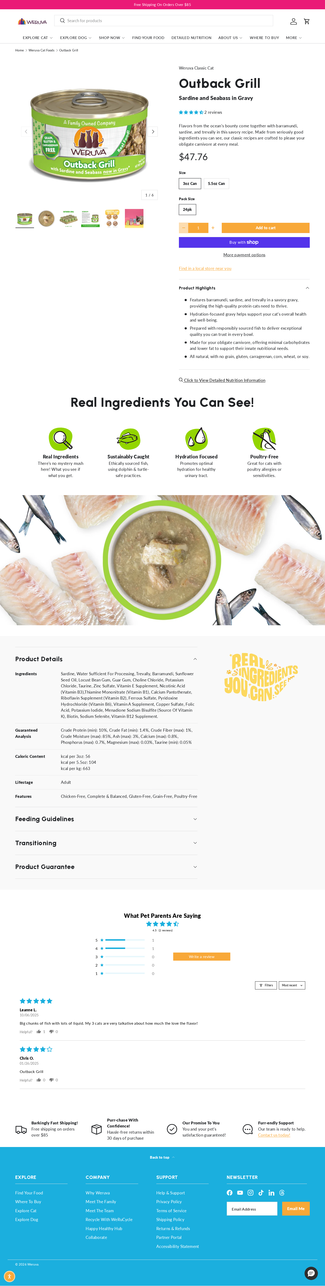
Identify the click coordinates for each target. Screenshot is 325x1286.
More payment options (244, 254)
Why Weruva (98, 1192)
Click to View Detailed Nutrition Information (224, 380)
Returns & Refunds (173, 1228)
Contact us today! (274, 1134)
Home (19, 50)
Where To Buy (264, 37)
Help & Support (170, 1192)
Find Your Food (148, 37)
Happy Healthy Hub (104, 1228)
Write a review (202, 956)
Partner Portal (169, 1237)
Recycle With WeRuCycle (109, 1219)
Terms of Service (171, 1210)
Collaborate (96, 1237)
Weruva (32, 1264)
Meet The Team (99, 1210)
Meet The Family (101, 1201)
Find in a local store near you (205, 268)
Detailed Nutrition (192, 37)
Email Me (296, 1208)
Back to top (160, 1157)
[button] (307, 21)
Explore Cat (35, 37)
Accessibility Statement (177, 1246)
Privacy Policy (169, 1201)
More (291, 37)
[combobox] (163, 20)
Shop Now (109, 37)
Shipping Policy (170, 1219)
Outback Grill (68, 50)
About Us (228, 37)
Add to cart (266, 228)
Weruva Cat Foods (41, 50)
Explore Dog (73, 37)
